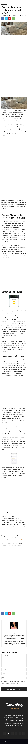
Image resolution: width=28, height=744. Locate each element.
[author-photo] (14, 629)
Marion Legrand (6, 15)
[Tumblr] (20, 733)
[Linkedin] (12, 733)
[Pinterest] (9, 18)
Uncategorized (9, 1)
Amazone (23, 540)
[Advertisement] (14, 51)
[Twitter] (6, 18)
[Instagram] (8, 733)
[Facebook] (2, 18)
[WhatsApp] (13, 18)
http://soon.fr (14, 633)
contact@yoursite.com (16, 730)
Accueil (2, 1)
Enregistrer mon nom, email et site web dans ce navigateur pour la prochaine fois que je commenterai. (13, 683)
